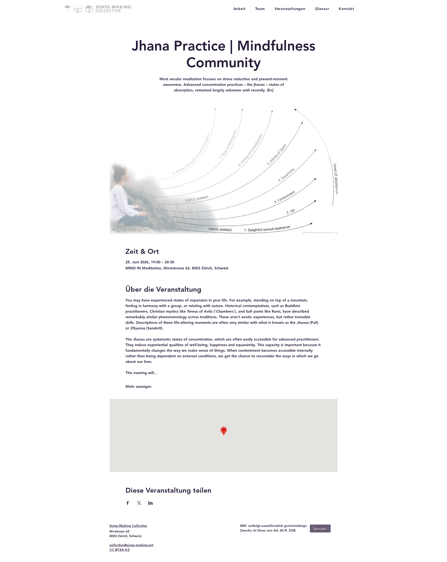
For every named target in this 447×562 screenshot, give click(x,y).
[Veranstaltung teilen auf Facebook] (127, 503)
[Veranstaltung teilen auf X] (139, 503)
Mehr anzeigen (138, 386)
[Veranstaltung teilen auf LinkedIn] (150, 503)
